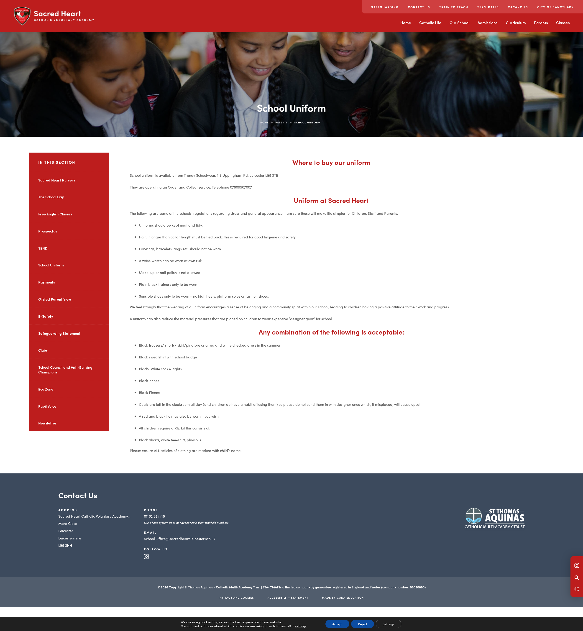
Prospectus (47, 230)
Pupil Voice (47, 406)
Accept (337, 624)
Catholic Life (430, 22)
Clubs (43, 350)
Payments (46, 281)
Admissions (488, 22)
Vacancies (518, 7)
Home (405, 22)
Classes (563, 22)
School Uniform (51, 264)
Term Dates (488, 7)
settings (301, 626)
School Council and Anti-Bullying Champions (65, 369)
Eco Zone (45, 388)
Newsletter (47, 422)
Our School (459, 22)
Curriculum (516, 22)
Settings (388, 624)
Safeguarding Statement (59, 333)
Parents (541, 22)
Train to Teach (453, 7)
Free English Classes (55, 213)
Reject (362, 624)
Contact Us (419, 7)
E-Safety (45, 316)
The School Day (51, 196)
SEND (42, 247)
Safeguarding (385, 7)
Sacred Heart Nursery (56, 179)
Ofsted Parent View (54, 298)
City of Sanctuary (555, 7)
